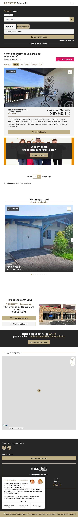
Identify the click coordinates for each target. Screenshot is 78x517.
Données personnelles (47, 514)
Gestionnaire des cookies (66, 514)
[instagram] (9, 448)
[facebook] (4, 448)
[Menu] (72, 2)
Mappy (20, 428)
